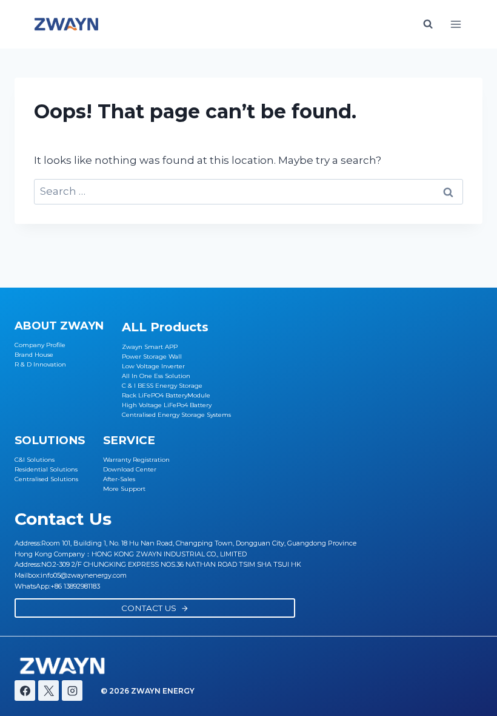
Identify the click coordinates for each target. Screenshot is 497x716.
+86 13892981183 (75, 586)
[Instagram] (72, 690)
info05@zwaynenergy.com (84, 575)
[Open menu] (455, 24)
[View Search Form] (428, 24)
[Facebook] (25, 690)
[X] (48, 690)
